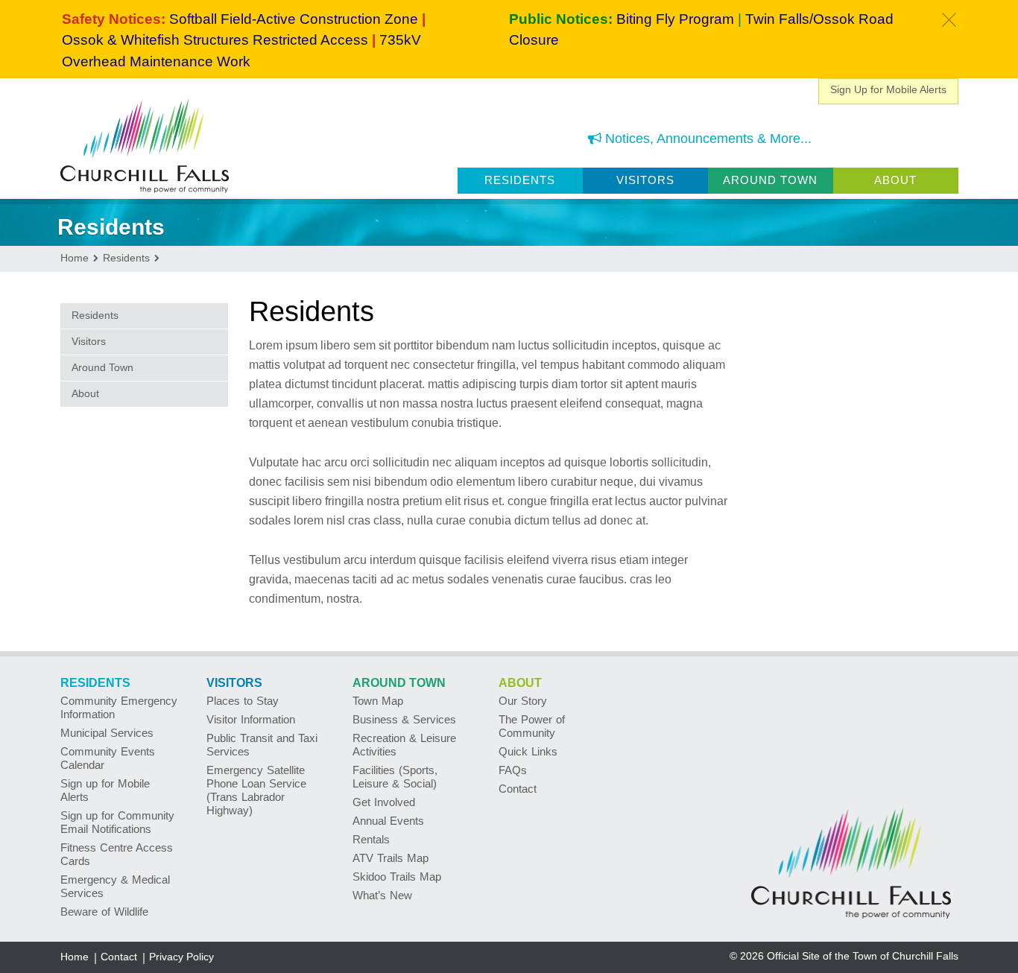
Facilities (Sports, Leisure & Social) (394, 777)
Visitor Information (250, 719)
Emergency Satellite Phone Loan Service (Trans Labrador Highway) (256, 790)
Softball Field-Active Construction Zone (293, 19)
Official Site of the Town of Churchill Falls (862, 956)
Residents (519, 180)
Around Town (770, 180)
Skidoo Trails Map (396, 876)
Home (74, 957)
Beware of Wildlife (104, 911)
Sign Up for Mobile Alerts (888, 89)
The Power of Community (532, 726)
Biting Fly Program (675, 19)
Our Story (523, 700)
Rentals (371, 839)
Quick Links (528, 751)
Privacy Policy (181, 957)
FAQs (513, 770)
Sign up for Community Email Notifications (117, 822)
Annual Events (388, 820)
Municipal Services (107, 732)
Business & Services (404, 719)
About (895, 180)
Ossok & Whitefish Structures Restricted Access (215, 40)
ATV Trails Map (390, 858)
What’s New (382, 895)
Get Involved (383, 802)
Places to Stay (242, 700)
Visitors (645, 180)
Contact (518, 788)
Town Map (377, 700)
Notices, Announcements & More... (706, 138)
